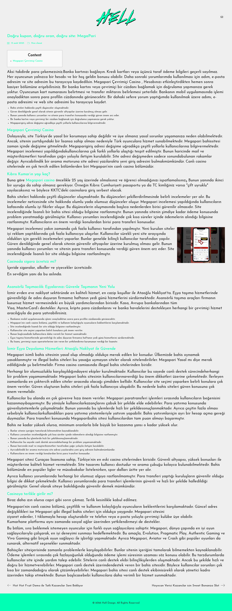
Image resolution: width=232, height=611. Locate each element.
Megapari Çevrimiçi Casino (28, 61)
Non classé (36, 43)
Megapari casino (40, 180)
